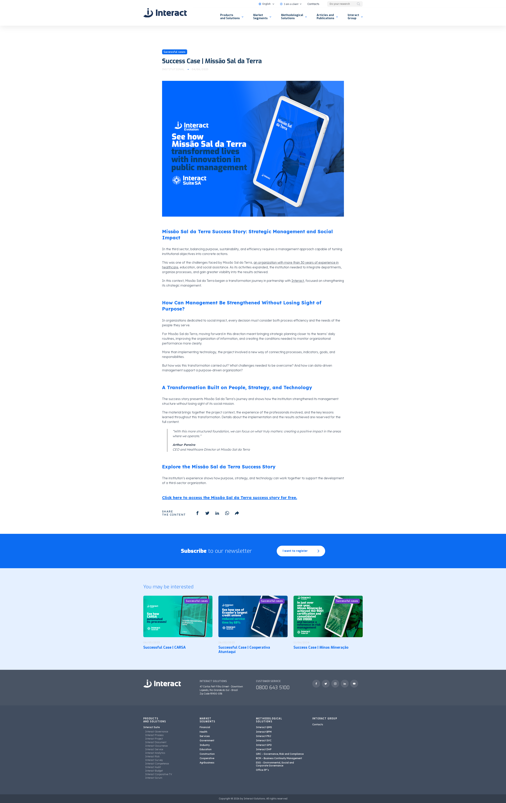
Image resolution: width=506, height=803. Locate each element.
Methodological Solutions (292, 16)
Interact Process (154, 735)
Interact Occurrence (156, 745)
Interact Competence (157, 763)
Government (207, 740)
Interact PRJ (263, 736)
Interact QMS (264, 727)
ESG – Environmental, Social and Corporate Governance (275, 764)
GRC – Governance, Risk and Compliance (280, 753)
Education (205, 749)
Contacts (313, 4)
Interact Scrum (153, 777)
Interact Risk (152, 756)
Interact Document (155, 742)
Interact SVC (263, 740)
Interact (298, 281)
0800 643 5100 (273, 687)
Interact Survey (154, 760)
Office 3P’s (262, 769)
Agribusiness (207, 762)
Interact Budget (154, 770)
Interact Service (154, 749)
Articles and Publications (325, 16)
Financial (205, 727)
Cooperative (207, 758)
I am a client (291, 4)
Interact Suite (151, 727)
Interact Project (154, 738)
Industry (205, 745)
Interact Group (353, 16)
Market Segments (260, 16)
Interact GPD (264, 745)
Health (203, 731)
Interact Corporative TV (158, 774)
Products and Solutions (230, 16)
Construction (207, 753)
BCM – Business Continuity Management (279, 758)
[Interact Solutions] (165, 13)
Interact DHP (264, 749)
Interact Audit (153, 767)
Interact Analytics (155, 752)
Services (205, 736)
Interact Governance (156, 731)
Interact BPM (264, 731)
